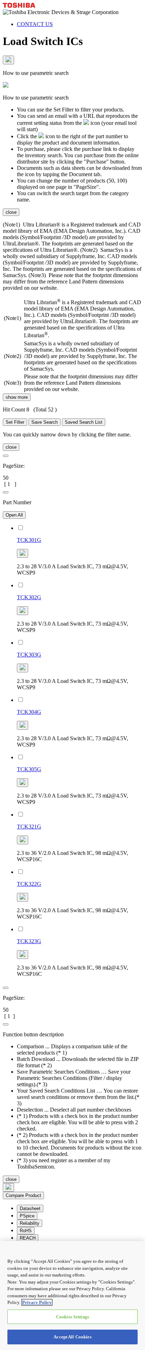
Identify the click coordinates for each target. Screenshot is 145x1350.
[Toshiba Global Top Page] (19, 6)
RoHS (26, 1230)
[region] (72, 1295)
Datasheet (30, 1208)
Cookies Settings (72, 1316)
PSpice (27, 1215)
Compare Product (23, 1195)
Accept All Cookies (72, 1336)
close (11, 212)
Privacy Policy (37, 1302)
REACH (28, 1238)
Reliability (29, 1223)
